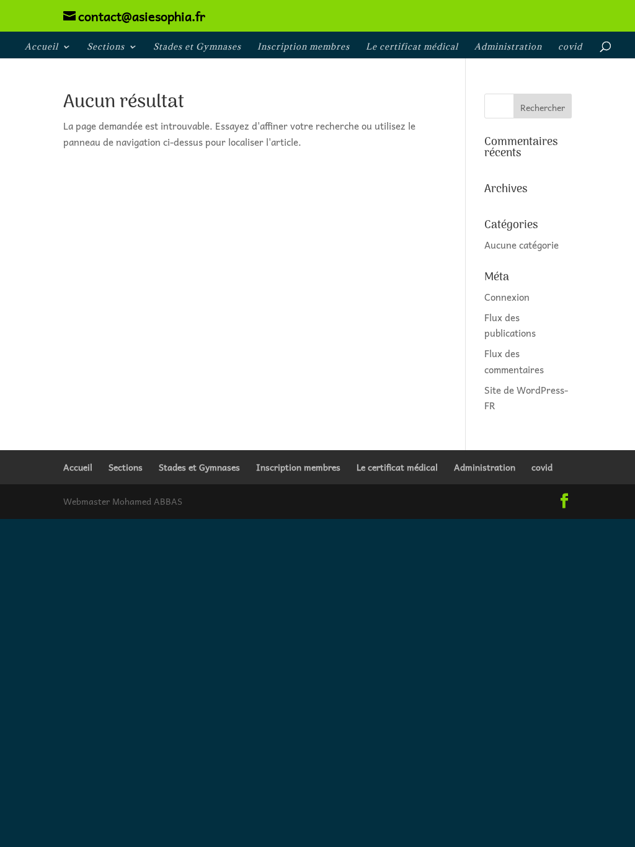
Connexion (507, 297)
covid (570, 47)
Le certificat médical (412, 47)
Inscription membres (303, 47)
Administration (508, 47)
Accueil (41, 47)
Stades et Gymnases (197, 47)
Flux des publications (510, 325)
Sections (106, 47)
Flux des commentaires (514, 361)
